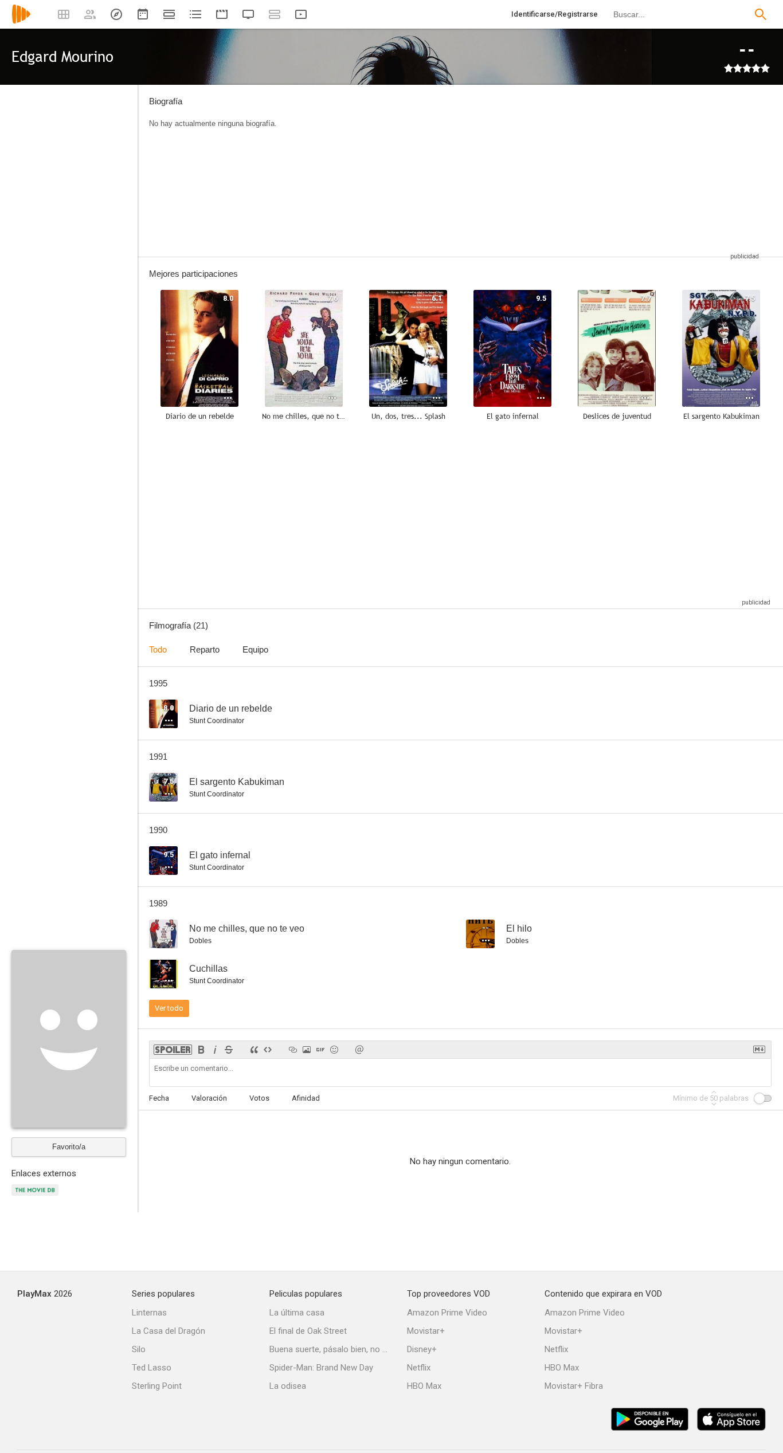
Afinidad (306, 1098)
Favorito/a (68, 1146)
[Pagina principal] (21, 21)
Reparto (205, 649)
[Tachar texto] (229, 1050)
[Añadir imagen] (307, 1050)
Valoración (209, 1098)
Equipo (255, 649)
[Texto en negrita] (201, 1050)
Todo (158, 649)
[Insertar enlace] (293, 1050)
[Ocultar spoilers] (172, 1050)
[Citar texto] (254, 1050)
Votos (259, 1098)
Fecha (159, 1098)
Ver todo (169, 1008)
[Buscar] (760, 14)
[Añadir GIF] (320, 1050)
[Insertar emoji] (334, 1050)
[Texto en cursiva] (215, 1050)
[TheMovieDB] (36, 1196)
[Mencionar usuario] (359, 1050)
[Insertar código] (268, 1050)
